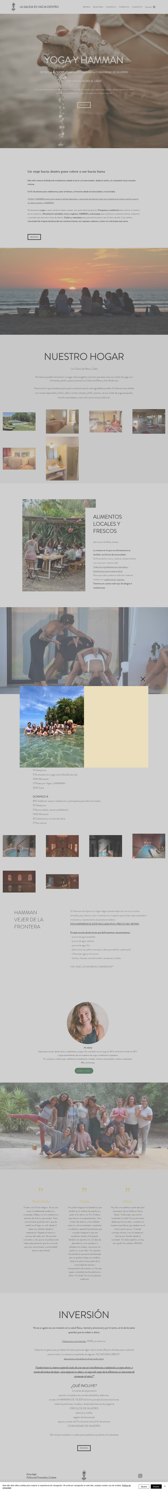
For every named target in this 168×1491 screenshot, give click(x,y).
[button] (143, 679)
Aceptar (156, 1486)
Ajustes (144, 1486)
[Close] (164, 1486)
